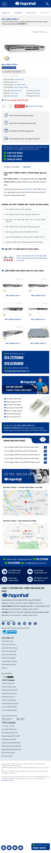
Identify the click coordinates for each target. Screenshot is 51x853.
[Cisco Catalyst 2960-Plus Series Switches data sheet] (45, 455)
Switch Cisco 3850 (30, 189)
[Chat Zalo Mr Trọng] (15, 849)
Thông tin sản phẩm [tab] (11, 167)
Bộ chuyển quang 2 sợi (10, 732)
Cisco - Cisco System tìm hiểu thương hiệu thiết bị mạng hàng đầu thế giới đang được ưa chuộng (31, 258)
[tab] (25, 209)
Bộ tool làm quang (8, 752)
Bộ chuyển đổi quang (9, 729)
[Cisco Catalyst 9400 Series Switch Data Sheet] (45, 451)
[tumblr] (36, 623)
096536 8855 (14, 159)
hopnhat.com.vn (15, 603)
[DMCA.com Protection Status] (8, 677)
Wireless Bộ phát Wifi (9, 690)
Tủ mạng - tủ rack (8, 726)
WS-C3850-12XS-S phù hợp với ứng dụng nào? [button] (22, 227)
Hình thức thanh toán (9, 654)
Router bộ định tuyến (9, 693)
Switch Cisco (31, 13)
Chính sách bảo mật (8, 644)
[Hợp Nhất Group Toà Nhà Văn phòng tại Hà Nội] (25, 502)
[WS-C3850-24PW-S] (13, 309)
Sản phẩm (18, 13)
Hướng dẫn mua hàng (35, 106)
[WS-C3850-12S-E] (13, 285)
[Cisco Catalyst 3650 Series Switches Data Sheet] (45, 458)
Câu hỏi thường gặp (8, 658)
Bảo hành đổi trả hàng (9, 648)
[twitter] (9, 623)
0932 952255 (33, 609)
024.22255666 (13, 357)
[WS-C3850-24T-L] (38, 309)
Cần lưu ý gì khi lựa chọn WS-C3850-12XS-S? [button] (21, 232)
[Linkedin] (25, 623)
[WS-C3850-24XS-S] (38, 333)
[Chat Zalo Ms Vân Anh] (9, 849)
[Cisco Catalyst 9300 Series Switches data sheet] (45, 447)
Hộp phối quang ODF (9, 739)
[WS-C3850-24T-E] (13, 333)
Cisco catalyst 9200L (9, 707)
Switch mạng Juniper (9, 687)
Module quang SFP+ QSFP (11, 736)
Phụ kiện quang (7, 756)
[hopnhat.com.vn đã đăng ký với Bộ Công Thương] (9, 632)
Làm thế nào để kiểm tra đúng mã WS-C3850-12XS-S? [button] (25, 237)
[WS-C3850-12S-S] (38, 285)
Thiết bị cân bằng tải (9, 700)
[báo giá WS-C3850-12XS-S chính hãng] (25, 476)
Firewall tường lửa (8, 696)
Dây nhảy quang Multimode (11, 749)
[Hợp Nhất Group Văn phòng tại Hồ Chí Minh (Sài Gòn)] (25, 536)
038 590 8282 (15, 156)
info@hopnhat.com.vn (16, 371)
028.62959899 (13, 363)
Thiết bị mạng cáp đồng (10, 703)
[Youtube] (14, 623)
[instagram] (20, 623)
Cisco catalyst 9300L (9, 710)
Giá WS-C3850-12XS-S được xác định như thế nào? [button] (23, 242)
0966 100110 (33, 615)
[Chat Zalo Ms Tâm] (3, 849)
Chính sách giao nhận (9, 651)
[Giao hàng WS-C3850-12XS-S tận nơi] (25, 385)
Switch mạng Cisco (8, 683)
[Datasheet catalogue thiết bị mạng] (25, 439)
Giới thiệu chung (7, 641)
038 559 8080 (15, 153)
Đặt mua (21, 106)
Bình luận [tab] (26, 167)
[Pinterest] (30, 623)
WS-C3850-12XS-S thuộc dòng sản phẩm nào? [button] (22, 214)
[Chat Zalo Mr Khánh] (20, 849)
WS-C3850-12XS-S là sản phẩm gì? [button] (18, 209)
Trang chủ (6, 13)
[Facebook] (4, 623)
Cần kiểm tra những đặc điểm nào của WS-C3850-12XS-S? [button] (25, 221)
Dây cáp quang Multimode (11, 742)
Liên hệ (4, 668)
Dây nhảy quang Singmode (11, 746)
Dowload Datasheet (9, 664)
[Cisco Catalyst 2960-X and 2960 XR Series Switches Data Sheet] (45, 462)
